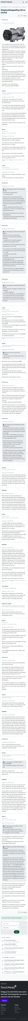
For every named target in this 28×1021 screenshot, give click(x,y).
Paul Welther (5, 586)
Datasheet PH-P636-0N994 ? (10, 944)
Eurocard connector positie (10, 940)
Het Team (17, 1007)
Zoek (16, 932)
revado (3, 165)
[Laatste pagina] (22, 15)
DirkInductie (5, 19)
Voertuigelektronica (16, 7)
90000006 (4, 490)
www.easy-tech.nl (13, 588)
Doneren (4, 1000)
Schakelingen (3, 1008)
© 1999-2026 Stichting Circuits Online (8, 1018)
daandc (3, 129)
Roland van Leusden (7, 603)
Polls (16, 1010)
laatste (25, 15)
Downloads (3, 1010)
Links (2, 1012)
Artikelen (3, 1007)
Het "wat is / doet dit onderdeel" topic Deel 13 (14, 948)
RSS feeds (17, 1012)
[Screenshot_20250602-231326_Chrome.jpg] (14, 33)
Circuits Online (4, 7)
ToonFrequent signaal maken (10, 952)
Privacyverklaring (23, 1018)
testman (4, 467)
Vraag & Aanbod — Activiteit (8, 957)
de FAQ (19, 917)
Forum (9, 7)
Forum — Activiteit (6, 937)
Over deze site (18, 1008)
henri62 (3, 91)
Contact (2, 1013)
